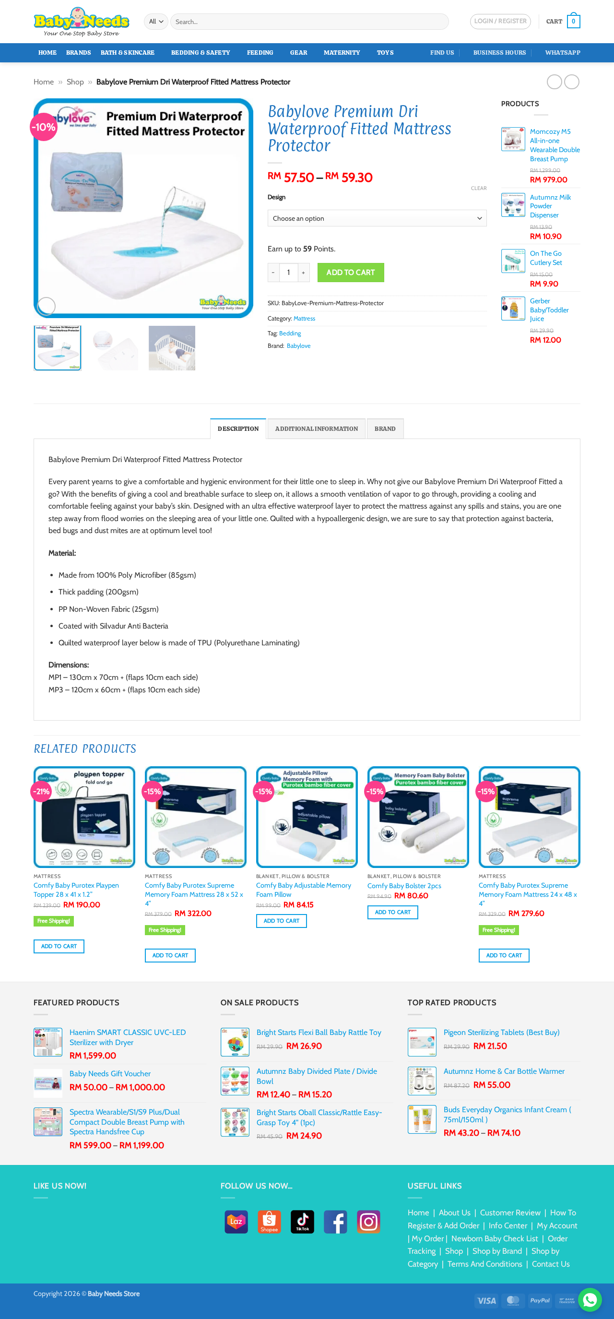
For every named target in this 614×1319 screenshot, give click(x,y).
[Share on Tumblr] (332, 363)
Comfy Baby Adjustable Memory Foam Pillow (303, 890)
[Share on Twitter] (285, 363)
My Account (557, 1225)
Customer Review (510, 1212)
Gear (298, 52)
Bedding (290, 333)
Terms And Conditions (485, 1264)
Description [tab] (238, 429)
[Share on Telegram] (343, 363)
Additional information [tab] (316, 429)
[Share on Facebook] (273, 363)
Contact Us (551, 1264)
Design (276, 197)
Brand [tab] (385, 429)
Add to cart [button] (59, 946)
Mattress (304, 318)
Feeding (260, 52)
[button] (563, 21)
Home (47, 52)
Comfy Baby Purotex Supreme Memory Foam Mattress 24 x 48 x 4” (528, 894)
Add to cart (351, 272)
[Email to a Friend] (297, 363)
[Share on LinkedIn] (320, 363)
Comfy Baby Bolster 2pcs (404, 885)
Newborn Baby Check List (494, 1238)
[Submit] (440, 21)
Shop (75, 81)
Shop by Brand (497, 1251)
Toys (385, 52)
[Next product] (554, 81)
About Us (455, 1212)
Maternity (342, 52)
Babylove (299, 345)
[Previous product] (571, 81)
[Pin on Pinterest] (308, 363)
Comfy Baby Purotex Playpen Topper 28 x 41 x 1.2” (76, 890)
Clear (479, 188)
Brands (79, 52)
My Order (428, 1238)
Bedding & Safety (200, 52)
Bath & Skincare (128, 52)
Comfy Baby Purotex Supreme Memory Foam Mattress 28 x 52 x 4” (194, 894)
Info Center (508, 1225)
